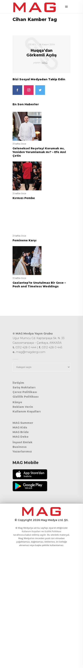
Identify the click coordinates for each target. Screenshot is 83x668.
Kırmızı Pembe (24, 198)
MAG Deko (20, 436)
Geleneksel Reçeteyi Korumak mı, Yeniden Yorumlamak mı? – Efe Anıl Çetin (39, 152)
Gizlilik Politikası (26, 396)
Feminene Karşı (24, 240)
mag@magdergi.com (30, 352)
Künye (17, 402)
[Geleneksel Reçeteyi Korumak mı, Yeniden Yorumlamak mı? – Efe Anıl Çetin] (27, 126)
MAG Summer (23, 423)
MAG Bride (21, 432)
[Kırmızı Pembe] (27, 175)
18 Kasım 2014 (47, 44)
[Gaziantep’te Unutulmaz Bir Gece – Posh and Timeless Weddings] (27, 260)
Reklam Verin (23, 407)
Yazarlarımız (22, 451)
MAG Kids (20, 427)
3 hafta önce (19, 143)
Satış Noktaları (24, 387)
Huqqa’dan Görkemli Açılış (41, 52)
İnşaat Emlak (22, 442)
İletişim (18, 383)
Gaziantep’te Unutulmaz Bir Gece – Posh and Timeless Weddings (39, 284)
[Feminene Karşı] (27, 218)
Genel (32, 44)
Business (20, 447)
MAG (44, 62)
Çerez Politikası (25, 392)
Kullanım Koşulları (27, 411)
